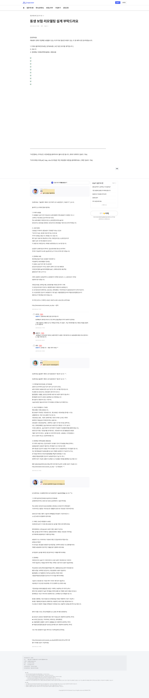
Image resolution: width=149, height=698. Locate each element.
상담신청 (66, 8)
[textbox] (74, 96)
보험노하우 (49, 8)
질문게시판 (30, 8)
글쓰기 (117, 2)
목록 (117, 168)
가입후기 (58, 8)
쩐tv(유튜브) (40, 8)
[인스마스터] (28, 2)
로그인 (124, 2)
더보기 (113, 183)
